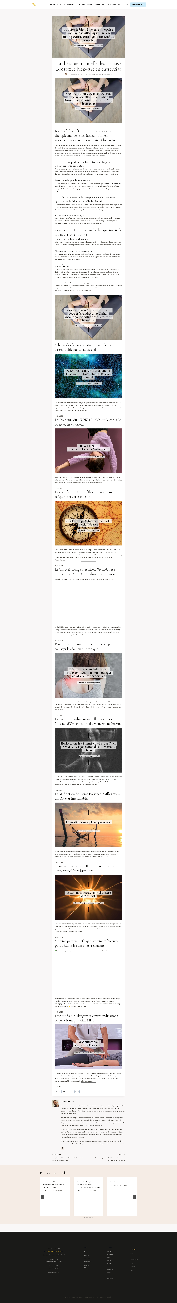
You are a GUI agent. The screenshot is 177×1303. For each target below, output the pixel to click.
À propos (96, 4)
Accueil (52, 4)
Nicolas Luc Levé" (68, 1092)
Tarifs (132, 1270)
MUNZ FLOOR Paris (109, 1263)
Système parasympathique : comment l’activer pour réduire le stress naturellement (86, 943)
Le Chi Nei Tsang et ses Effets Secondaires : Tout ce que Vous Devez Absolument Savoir (85, 571)
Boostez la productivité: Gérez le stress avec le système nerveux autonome (110, 1157)
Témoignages (111, 4)
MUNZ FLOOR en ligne (110, 1254)
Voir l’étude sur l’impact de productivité (106, 174)
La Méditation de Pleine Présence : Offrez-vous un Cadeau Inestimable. (87, 796)
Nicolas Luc (115, 1185)
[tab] (84, 1217)
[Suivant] (134, 1197)
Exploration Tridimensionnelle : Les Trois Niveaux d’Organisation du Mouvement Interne (88, 721)
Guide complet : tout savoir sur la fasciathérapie (89, 210)
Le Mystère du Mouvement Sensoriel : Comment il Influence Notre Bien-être (67, 1157)
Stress (110, 74)
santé (77, 1092)
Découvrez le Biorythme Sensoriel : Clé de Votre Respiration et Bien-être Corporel (88, 1184)
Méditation (105, 74)
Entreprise (91, 74)
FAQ (119, 4)
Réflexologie (87, 1261)
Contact (126, 4)
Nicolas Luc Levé (74, 74)
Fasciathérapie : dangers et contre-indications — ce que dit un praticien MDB (88, 1017)
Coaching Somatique (84, 4)
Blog (103, 4)
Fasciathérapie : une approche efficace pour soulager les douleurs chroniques (85, 646)
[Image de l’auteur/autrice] (66, 74)
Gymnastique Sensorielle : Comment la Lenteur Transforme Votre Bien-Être (87, 868)
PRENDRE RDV (138, 4)
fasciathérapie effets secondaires (121, 1182)
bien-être (58, 1092)
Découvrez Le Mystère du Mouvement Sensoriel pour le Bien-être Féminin (53, 1184)
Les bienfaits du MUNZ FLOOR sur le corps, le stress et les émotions (88, 422)
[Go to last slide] (42, 1197)
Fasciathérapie (98, 74)
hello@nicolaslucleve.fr (54, 1272)
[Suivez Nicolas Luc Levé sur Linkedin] (62, 1148)
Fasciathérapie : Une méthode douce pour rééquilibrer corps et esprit (83, 494)
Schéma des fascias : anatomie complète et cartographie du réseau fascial (84, 347)
